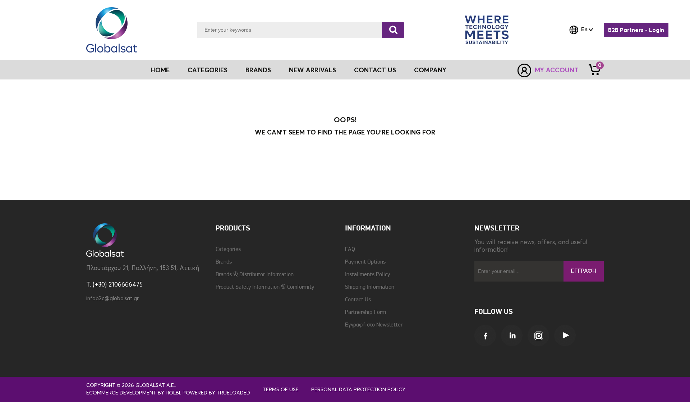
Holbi (173, 393)
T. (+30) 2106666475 (114, 285)
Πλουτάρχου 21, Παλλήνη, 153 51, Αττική (142, 268)
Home (160, 70)
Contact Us (375, 70)
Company (430, 70)
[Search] (393, 30)
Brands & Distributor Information (255, 275)
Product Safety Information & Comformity (265, 287)
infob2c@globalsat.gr (112, 298)
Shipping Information (369, 287)
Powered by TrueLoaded (216, 393)
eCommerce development (121, 393)
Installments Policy (367, 275)
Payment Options (365, 262)
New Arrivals (312, 70)
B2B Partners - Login (636, 30)
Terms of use (281, 389)
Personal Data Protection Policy (358, 389)
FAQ (350, 249)
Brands (258, 70)
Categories (228, 249)
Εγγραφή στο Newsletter (373, 325)
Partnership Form (365, 312)
